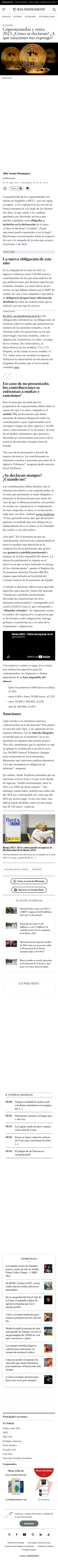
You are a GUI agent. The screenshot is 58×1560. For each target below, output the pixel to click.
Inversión (36, 869)
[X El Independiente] (9, 1535)
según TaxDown (45, 514)
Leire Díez (8, 1454)
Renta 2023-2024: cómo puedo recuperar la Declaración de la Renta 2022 (27, 849)
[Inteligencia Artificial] (15, 1494)
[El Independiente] (29, 9)
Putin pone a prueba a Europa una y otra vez (33, 1117)
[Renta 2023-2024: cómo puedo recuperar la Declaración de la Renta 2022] (29, 829)
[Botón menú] (3, 9)
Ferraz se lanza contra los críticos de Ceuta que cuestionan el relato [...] (33, 1140)
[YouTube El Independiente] (24, 1535)
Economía (30, 16)
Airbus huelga (33, 2)
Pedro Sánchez (10, 1445)
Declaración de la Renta (16, 869)
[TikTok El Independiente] (49, 1535)
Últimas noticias (21, 2)
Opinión (6, 16)
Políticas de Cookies (45, 1546)
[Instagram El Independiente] (33, 1535)
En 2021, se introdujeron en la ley (22, 315)
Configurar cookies (29, 1549)
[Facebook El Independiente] (16, 1535)
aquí (16, 367)
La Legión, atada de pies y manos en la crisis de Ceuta (33, 1128)
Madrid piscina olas (48, 2)
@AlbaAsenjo (9, 178)
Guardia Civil (9, 1449)
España (18, 16)
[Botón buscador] (54, 9)
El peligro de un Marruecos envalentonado (29, 1153)
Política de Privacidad (16, 1542)
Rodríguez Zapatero (12, 1441)
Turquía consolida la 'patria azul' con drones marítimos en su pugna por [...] (33, 1105)
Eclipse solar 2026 (11, 1428)
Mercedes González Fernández (17, 1458)
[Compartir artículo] (5, 188)
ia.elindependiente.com (16, 1499)
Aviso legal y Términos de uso (39, 1542)
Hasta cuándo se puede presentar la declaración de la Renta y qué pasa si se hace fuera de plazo (36, 963)
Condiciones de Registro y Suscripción (19, 1546)
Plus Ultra (8, 1436)
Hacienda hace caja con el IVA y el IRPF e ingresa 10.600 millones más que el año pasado (36, 911)
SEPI (5, 1432)
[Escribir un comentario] (27, 188)
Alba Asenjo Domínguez (16, 173)
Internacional (47, 16)
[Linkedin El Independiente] (41, 1535)
